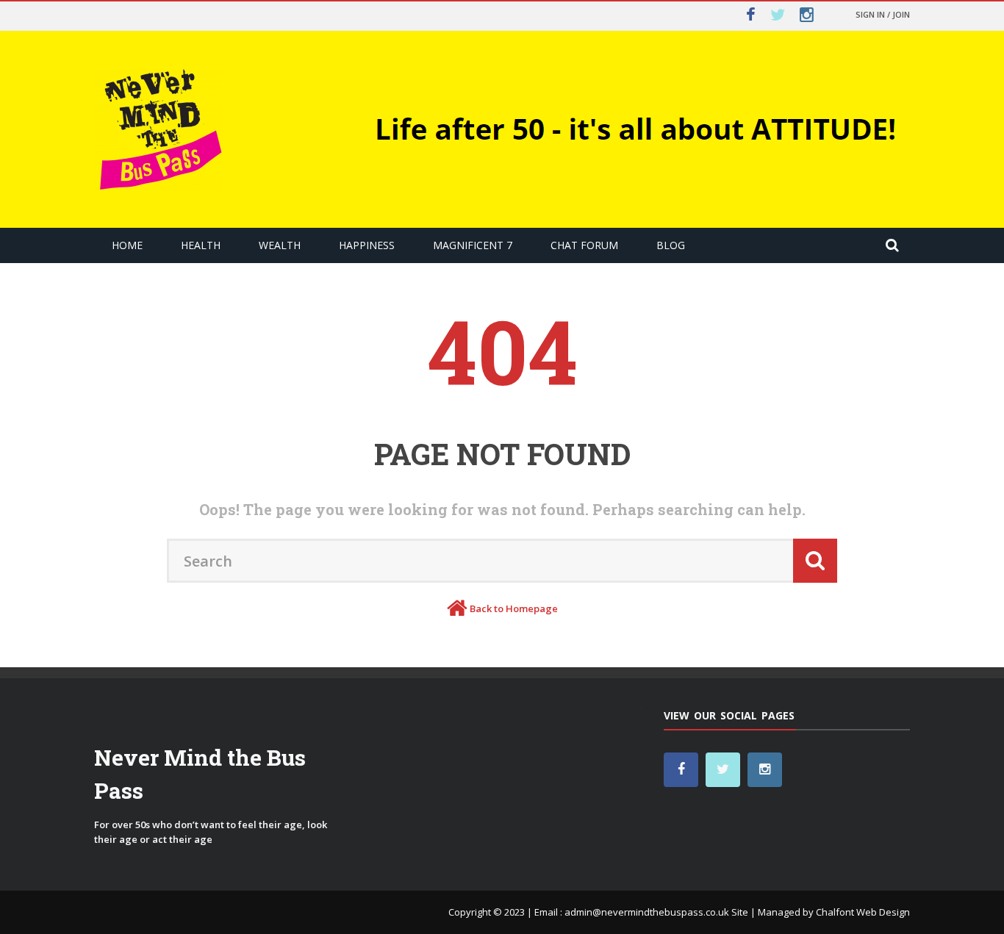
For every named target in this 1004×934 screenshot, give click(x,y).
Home (127, 245)
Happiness (367, 245)
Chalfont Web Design (863, 912)
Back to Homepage (514, 608)
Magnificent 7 (472, 245)
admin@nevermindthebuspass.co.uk (646, 912)
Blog (670, 245)
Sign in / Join (883, 14)
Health (200, 245)
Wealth (280, 245)
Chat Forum (584, 245)
